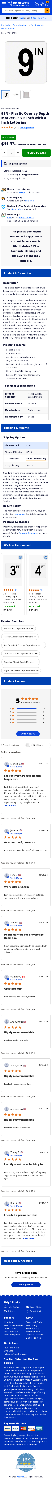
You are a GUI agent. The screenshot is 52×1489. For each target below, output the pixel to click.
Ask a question (27, 127)
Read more (10, 805)
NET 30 (27, 1441)
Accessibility (31, 1325)
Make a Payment (12, 1334)
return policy (20, 513)
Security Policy (33, 1331)
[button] (37, 4)
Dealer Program (33, 1337)
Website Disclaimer (35, 1334)
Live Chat (8, 1350)
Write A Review (28, 733)
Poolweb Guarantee (28, 533)
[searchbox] (13, 745)
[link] (36, 153)
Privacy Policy (32, 1328)
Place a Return (11, 1331)
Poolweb (5, 25)
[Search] (47, 10)
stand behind (17, 209)
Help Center (13, 1306)
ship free (29, 200)
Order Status (36, 1306)
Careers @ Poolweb (35, 1322)
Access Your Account (14, 1325)
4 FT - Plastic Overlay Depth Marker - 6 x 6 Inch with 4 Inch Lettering (38, 599)
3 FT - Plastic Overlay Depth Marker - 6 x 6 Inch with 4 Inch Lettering (12, 599)
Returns (11, 1311)
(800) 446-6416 (38, 17)
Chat (21, 17)
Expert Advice (36, 1311)
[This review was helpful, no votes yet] (27, 818)
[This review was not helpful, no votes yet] (32, 818)
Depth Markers (20, 25)
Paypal (30, 1435)
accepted (23, 192)
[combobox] (26, 10)
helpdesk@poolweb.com (15, 1353)
